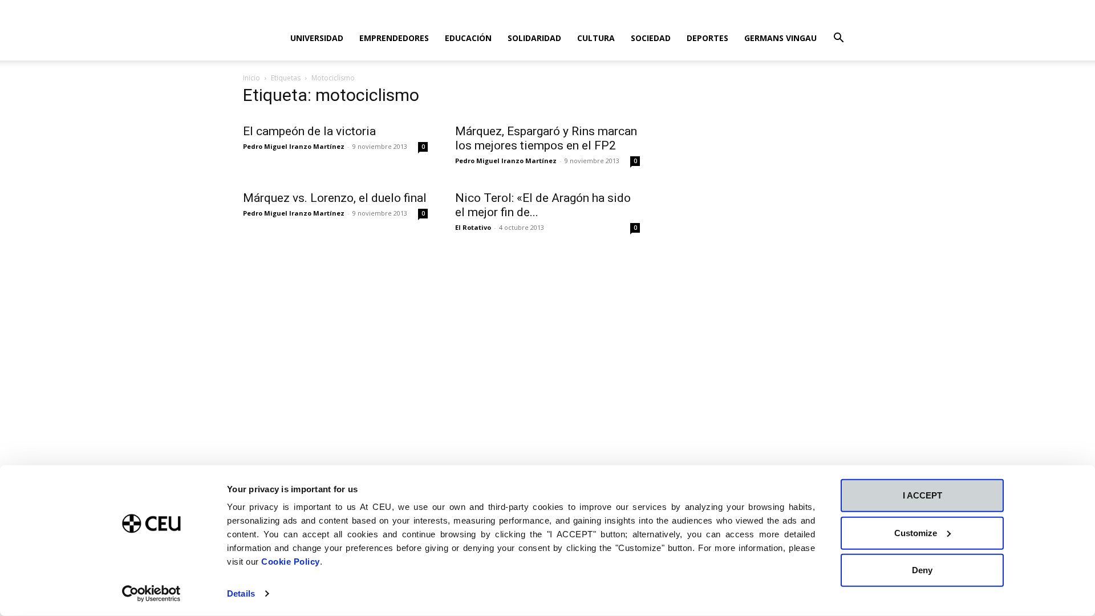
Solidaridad (534, 38)
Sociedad (651, 38)
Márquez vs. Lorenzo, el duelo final (335, 198)
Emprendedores (394, 38)
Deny (922, 570)
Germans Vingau (780, 38)
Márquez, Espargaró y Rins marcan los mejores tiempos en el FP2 (546, 138)
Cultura (596, 38)
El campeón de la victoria (309, 131)
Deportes (707, 38)
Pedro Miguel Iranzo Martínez (293, 146)
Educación (468, 38)
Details (241, 593)
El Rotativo (473, 227)
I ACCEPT (922, 495)
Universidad (316, 38)
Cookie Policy (290, 561)
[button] (838, 39)
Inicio (251, 78)
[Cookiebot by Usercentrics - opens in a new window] (151, 593)
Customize (915, 532)
